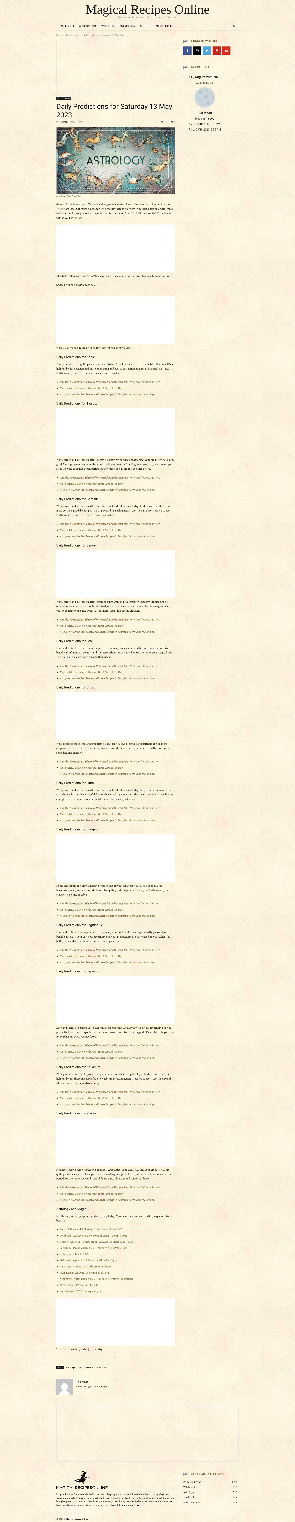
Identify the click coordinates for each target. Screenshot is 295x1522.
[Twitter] (207, 50)
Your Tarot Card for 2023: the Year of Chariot (86, 1266)
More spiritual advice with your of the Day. (91, 388)
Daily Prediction (72, 34)
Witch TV (108, 26)
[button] (234, 26)
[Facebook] (187, 50)
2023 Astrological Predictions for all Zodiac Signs (88, 1260)
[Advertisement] (115, 248)
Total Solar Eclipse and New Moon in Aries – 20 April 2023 (93, 1235)
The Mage (63, 121)
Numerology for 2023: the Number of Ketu (84, 1272)
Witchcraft (87, 26)
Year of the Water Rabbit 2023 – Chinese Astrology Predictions (96, 1278)
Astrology (127, 26)
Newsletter (164, 26)
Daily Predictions (86, 1367)
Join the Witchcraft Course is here (110, 382)
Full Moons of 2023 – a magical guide (81, 1291)
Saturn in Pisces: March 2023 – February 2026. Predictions (94, 1248)
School (145, 26)
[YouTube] (226, 50)
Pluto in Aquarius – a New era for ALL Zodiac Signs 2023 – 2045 (96, 1241)
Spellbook (66, 26)
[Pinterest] (217, 50)
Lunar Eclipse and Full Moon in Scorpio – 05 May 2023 (91, 1229)
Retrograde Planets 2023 (74, 1254)
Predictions (102, 1367)
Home (59, 34)
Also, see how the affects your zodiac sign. (107, 394)
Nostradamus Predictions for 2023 (80, 1285)
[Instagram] (197, 50)
